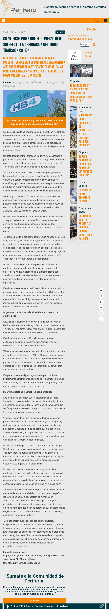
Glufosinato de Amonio (42, 82)
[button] (104, 9)
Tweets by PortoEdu (78, 35)
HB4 (56, 82)
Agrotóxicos (24, 82)
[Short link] (101, 313)
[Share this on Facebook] (101, 296)
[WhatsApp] (101, 301)
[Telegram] (101, 307)
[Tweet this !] (101, 290)
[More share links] (101, 318)
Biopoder (60, 32)
